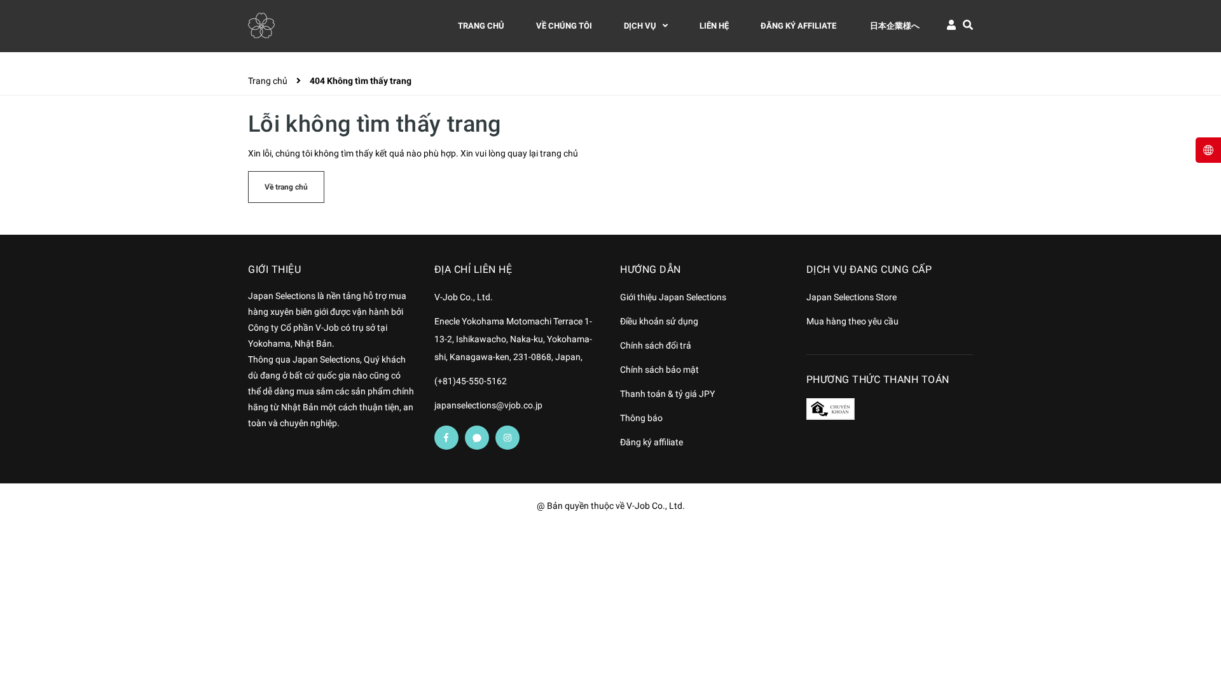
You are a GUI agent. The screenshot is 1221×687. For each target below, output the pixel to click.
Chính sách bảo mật (659, 369)
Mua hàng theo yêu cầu (852, 321)
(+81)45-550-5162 (470, 381)
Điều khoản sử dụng (659, 321)
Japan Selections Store (851, 297)
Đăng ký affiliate (651, 442)
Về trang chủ (286, 187)
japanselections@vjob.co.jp (488, 405)
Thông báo (641, 418)
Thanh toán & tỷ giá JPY (667, 394)
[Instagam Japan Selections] (507, 438)
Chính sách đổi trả (655, 345)
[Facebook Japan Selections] (446, 438)
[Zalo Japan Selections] (477, 438)
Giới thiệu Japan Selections (673, 297)
